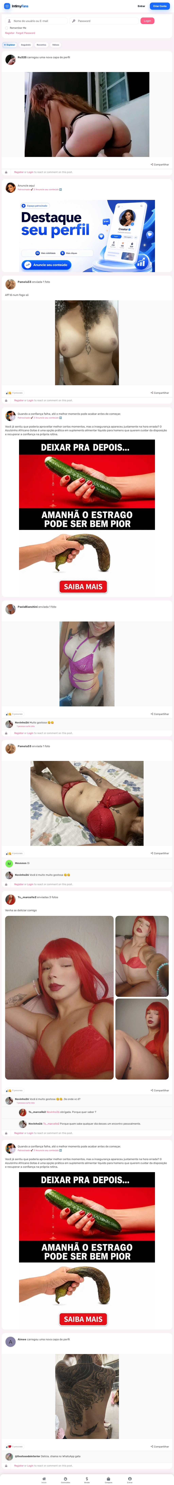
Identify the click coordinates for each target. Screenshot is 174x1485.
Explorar (11, 45)
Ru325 (22, 57)
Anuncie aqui (26, 185)
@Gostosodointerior (27, 1456)
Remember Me (18, 27)
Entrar (141, 6)
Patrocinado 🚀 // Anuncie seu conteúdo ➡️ (40, 189)
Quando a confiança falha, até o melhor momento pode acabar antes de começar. (69, 413)
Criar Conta (160, 6)
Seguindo (26, 45)
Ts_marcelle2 (27, 897)
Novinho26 (22, 722)
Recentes (41, 45)
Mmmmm (21, 863)
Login (30, 172)
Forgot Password (25, 33)
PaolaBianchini (28, 606)
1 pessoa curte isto (26, 726)
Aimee (22, 1339)
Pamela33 (24, 281)
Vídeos (55, 45)
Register (9, 33)
